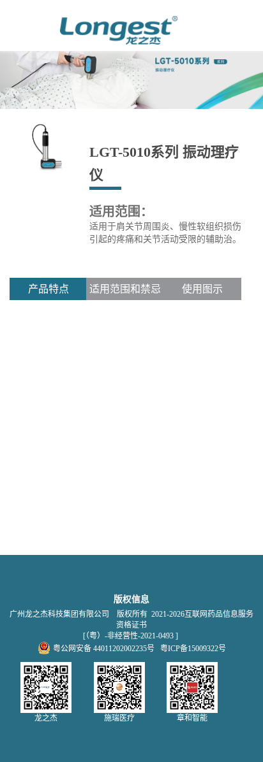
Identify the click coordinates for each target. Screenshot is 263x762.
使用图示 (202, 289)
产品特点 (48, 289)
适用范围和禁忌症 (125, 292)
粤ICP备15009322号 (193, 648)
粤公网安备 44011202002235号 (103, 648)
